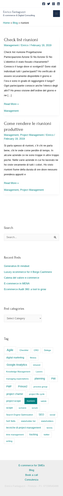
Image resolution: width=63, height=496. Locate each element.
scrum (35, 408)
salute (43, 401)
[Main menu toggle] (56, 13)
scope (9, 407)
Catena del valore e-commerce (21, 277)
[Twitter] (48, 3)
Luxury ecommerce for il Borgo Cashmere (28, 272)
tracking (33, 434)
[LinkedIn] (58, 3)
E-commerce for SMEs (32, 465)
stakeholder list (28, 421)
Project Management (32, 135)
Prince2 (22, 386)
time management (15, 434)
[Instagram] (53, 3)
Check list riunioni (21, 39)
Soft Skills (10, 421)
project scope (13, 401)
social (52, 414)
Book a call (31, 475)
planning (40, 378)
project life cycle (36, 394)
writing (9, 441)
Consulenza (31, 479)
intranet (36, 365)
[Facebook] (43, 3)
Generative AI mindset (16, 266)
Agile (10, 350)
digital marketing (15, 357)
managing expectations (17, 379)
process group (40, 386)
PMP (9, 386)
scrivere (22, 408)
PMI (53, 378)
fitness (33, 357)
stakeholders (47, 421)
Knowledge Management (18, 371)
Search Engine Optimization (19, 414)
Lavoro (39, 371)
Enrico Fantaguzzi (14, 12)
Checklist (24, 350)
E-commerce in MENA (17, 283)
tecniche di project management (23, 427)
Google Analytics (17, 364)
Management (11, 45)
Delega (47, 350)
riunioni (31, 401)
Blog (31, 470)
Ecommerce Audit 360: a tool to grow (25, 289)
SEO (41, 414)
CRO (36, 350)
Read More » (11, 104)
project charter (14, 394)
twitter (47, 434)
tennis (49, 428)
